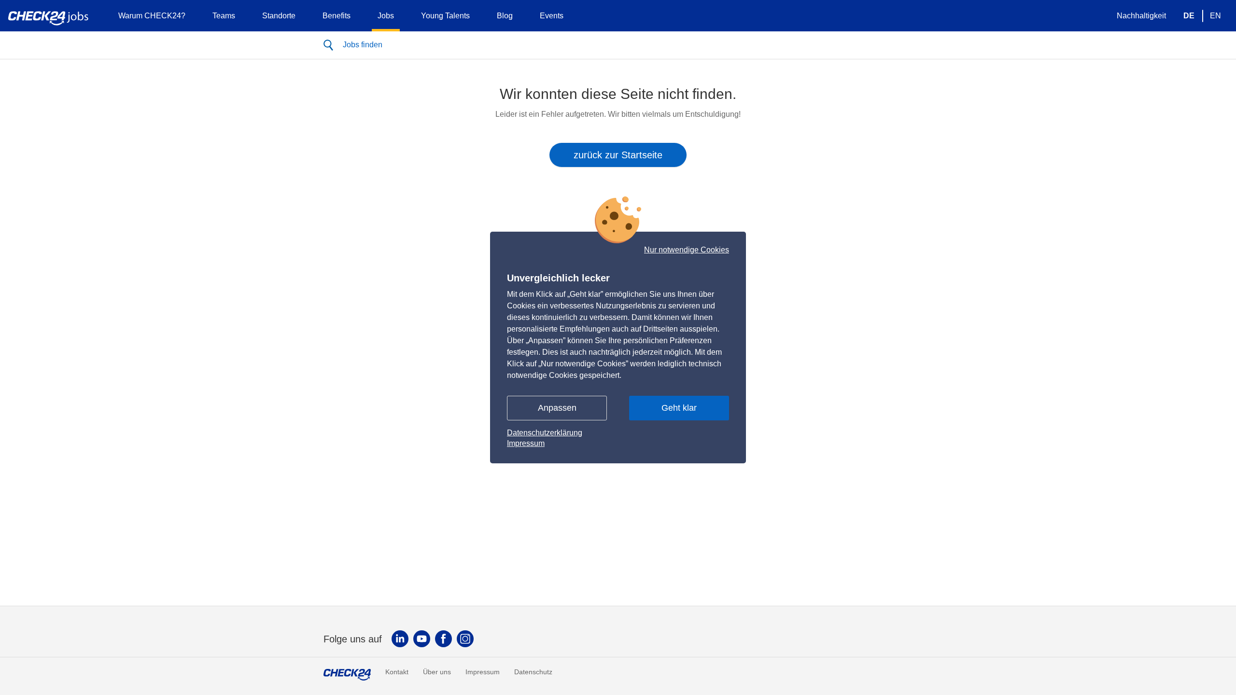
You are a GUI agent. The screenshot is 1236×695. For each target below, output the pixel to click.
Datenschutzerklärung (544, 433)
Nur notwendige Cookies (686, 250)
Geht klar (679, 408)
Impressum (526, 443)
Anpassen (557, 408)
